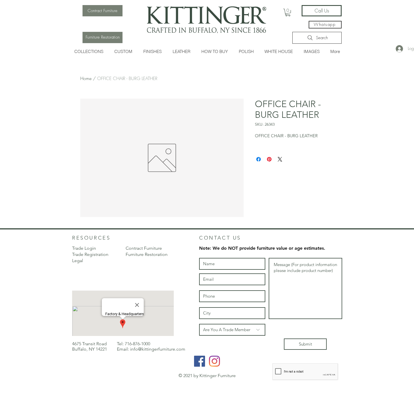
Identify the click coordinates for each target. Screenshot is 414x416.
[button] (89, 51)
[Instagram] (214, 361)
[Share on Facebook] (258, 159)
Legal (77, 260)
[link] (287, 12)
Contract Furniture (144, 248)
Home (86, 78)
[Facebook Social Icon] (199, 361)
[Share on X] (280, 159)
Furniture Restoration (147, 254)
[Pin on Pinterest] (269, 159)
